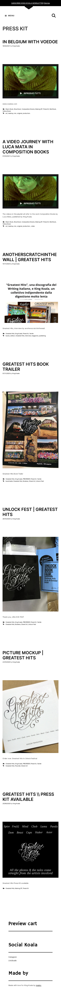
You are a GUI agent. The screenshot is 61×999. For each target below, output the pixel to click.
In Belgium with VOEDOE (30, 41)
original (19, 113)
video (33, 226)
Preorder (18, 766)
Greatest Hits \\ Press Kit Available (28, 797)
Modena (25, 481)
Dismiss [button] (47, 3)
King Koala (18, 333)
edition (12, 336)
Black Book (9, 109)
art (6, 113)
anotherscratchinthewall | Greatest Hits (30, 257)
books (8, 336)
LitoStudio (12, 960)
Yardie (31, 333)
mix (15, 113)
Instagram (12, 957)
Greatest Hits (10, 333)
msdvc (38, 985)
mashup (10, 113)
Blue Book (17, 109)
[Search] (54, 15)
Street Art (32, 481)
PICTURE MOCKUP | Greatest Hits (23, 655)
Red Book (53, 109)
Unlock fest (40, 481)
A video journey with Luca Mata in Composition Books (28, 146)
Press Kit (46, 109)
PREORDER (26, 479)
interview (28, 336)
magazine (35, 336)
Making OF (39, 109)
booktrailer (9, 481)
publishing (42, 336)
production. (26, 113)
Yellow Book (7, 111)
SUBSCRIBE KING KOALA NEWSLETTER (27, 3)
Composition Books (28, 109)
